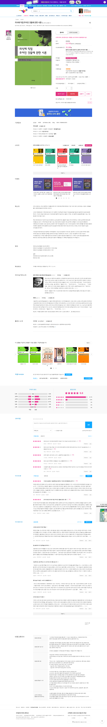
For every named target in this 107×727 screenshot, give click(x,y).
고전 (40, 131)
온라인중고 (45, 5)
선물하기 (81, 93)
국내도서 (22, 5)
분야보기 (20, 15)
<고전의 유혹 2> (66, 311)
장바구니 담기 (61, 93)
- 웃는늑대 (53, 266)
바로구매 (72, 93)
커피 (65, 5)
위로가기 (102, 721)
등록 (89, 424)
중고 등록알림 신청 (60, 99)
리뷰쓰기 (89, 475)
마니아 (35, 378)
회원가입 (75, 5)
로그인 (72, 5)
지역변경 (81, 72)
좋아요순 (79, 521)
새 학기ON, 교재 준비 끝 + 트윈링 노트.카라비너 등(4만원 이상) (71, 37)
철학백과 (59, 364)
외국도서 (34, 5)
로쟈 (34, 608)
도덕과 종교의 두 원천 (71, 364)
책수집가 (45, 463)
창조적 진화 (35, 364)
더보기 (75, 288)
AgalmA (34, 575)
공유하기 (90, 23)
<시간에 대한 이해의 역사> (62, 290)
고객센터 (84, 5)
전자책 (26, 5)
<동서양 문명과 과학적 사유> (55, 311)
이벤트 (46, 15)
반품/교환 (73, 637)
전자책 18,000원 (73, 32)
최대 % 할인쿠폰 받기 (71, 58)
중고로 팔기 (69, 98)
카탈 (44, 451)
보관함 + (88, 93)
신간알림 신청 (42, 126)
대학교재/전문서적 (43, 133)
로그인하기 (68, 374)
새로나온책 (41, 15)
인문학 (40, 129)
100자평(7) (68, 78)
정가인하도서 (52, 15)
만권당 (30, 5)
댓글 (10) (49, 592)
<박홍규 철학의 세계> (42, 311)
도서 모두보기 (41, 321)
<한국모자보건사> (54, 324)
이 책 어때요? (88, 378)
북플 (80, 15)
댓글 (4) (49, 575)
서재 (82, 15)
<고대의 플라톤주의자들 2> (43, 324)
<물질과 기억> (52, 290)
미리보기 (34, 87)
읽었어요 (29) (63, 378)
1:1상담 (68, 637)
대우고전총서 (36, 206)
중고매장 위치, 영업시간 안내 (80, 722)
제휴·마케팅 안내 (55, 707)
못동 (44, 471)
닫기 (105, 2)
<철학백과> (62, 324)
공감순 (81, 475)
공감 (90, 443)
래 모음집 (71, 165)
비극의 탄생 (83, 364)
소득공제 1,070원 (81, 83)
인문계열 (51, 133)
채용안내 (23, 707)
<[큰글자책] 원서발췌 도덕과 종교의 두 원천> (79, 290)
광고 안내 (78, 707)
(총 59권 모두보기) (45, 145)
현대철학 (50, 129)
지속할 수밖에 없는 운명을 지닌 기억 (44, 266)
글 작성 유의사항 (86, 430)
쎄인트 (45, 443)
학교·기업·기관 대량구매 (86, 707)
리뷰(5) (73, 78)
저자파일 (59, 275)
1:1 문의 (73, 718)
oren (34, 494)
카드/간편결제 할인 (60, 83)
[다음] (46, 57)
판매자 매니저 (63, 707)
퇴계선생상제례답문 (61, 165)
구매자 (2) (36, 476)
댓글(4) (47, 494)
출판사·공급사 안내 (71, 707)
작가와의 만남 (64, 15)
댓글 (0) (59, 443)
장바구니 (89, 5)
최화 (27, 25)
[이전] (19, 57)
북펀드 (70, 15)
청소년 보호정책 (42, 707)
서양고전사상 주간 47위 (61, 76)
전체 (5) (46, 476)
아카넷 (34, 25)
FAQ (85, 718)
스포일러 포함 (59, 430)
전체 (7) (43, 436)
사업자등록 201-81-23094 (29, 715)
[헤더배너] (85, 11)
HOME (18, 5)
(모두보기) (51, 292)
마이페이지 (80, 5)
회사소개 (18, 707)
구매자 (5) (36, 436)
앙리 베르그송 (18, 25)
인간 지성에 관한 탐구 (38, 165)
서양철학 (45, 129)
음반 (58, 5)
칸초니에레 (47, 165)
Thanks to (86, 443)
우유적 (34, 513)
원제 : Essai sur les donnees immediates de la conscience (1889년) (57, 25)
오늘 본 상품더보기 (87, 623)
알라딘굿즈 (39, 5)
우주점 (54, 5)
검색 (71, 11)
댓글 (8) (48, 557)
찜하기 (90, 540)
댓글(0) (47, 513)
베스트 (36, 15)
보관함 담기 (80, 145)
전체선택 (73, 145)
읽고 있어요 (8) (54, 378)
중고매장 (50, 5)
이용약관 (27, 707)
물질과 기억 (23, 364)
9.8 (64, 78)
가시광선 (45, 457)
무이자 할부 (70, 83)
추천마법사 (31, 15)
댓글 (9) (47, 540)
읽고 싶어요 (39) (44, 378)
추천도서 (58, 15)
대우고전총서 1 (47, 22)
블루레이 (61, 5)
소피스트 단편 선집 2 (86, 165)
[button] (56, 198)
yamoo (34, 557)
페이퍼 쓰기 (88, 521)
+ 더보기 (49, 492)
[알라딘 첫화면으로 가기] (23, 11)
